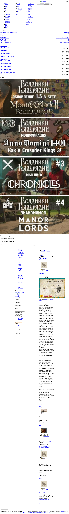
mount (40, 258)
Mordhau (19, 264)
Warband (18, 6)
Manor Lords (20, 268)
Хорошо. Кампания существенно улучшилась (7, 238)
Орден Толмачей (20, 284)
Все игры (27, 24)
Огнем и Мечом (30, 6)
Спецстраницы (6, 23)
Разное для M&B (19, 8)
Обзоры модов (20, 286)
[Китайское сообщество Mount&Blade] (6, 510)
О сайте (6, 8)
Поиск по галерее (7, 22)
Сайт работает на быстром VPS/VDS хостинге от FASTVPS (19, 296)
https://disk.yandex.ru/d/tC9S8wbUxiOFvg (48, 441)
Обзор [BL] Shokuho (3, 39)
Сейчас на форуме (17, 331)
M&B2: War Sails (30, 5)
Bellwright (29, 15)
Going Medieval (30, 16)
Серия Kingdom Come (29, 22)
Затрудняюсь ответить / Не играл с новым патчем (8, 244)
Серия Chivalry (28, 19)
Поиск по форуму (7, 21)
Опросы (6, 27)
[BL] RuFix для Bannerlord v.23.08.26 (5, 73)
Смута (29, 14)
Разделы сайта (5, 3)
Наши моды (17, 2)
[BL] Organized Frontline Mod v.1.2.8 (5, 69)
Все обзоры (19, 287)
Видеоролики (7, 7)
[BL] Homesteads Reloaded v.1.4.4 (5, 60)
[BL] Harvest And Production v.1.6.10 (5, 63)
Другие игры (7, 19)
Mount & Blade (30, 3)
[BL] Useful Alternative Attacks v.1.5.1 (5, 70)
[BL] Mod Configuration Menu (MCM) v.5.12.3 (6, 66)
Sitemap (13, 509)
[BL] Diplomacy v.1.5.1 (3, 59)
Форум (6, 9)
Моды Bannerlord (7, 16)
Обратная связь (34, 509)
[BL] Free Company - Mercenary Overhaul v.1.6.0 (7, 56)
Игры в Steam (7, 26)
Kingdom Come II (20, 259)
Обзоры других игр (66, 33)
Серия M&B (28, 2)
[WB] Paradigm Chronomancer (4, 38)
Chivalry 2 (29, 21)
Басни (44, 447)
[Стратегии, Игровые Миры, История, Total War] (2, 510)
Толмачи (17, 13)
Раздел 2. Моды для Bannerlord (64, 42)
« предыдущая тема (46, 257)
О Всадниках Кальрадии (23, 509)
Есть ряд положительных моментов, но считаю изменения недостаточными (19, 308)
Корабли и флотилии (3, 37)
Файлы (6, 6)
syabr (40, 425)
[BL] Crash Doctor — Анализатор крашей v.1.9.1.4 (7, 72)
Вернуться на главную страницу (8, 2)
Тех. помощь (7, 17)
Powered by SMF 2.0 (22, 512)
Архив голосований (20, 319)
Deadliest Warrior (20, 261)
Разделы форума (6, 13)
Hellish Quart (20, 265)
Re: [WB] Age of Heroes (42, 462)
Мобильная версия (7, 28)
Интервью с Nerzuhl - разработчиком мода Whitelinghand (8, 32)
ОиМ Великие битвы (21, 253)
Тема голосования (18, 317)
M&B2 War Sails (20, 251)
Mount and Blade (19, 5)
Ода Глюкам (41, 447)
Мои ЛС (6, 11)
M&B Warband (20, 250)
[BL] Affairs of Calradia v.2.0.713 (4, 50)
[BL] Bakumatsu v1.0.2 (3, 46)
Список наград (7, 12)
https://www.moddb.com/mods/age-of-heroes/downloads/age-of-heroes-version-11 (46, 466)
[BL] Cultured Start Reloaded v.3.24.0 (5, 57)
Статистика (17, 325)
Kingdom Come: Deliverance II (32, 23)
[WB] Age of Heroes (41, 273)
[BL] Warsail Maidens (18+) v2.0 (4, 47)
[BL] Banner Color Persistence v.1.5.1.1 (5, 53)
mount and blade (44, 258)
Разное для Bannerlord (20, 9)
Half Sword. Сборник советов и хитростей (6, 34)
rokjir (40, 406)
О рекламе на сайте (29, 509)
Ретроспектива (67, 36)
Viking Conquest (30, 9)
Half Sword (29, 18)
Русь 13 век (18, 3)
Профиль (6, 10)
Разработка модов (7, 18)
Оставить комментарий (20, 318)
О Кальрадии (29, 10)
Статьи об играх (66, 35)
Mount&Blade (20, 274)
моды (46, 258)
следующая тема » (51, 257)
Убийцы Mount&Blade (3, 36)
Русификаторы (19, 7)
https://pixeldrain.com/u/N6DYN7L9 (44, 499)
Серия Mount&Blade (66, 32)
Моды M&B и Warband (8, 15)
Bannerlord (18, 12)
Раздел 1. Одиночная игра (65, 37)
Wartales (29, 12)
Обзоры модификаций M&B (65, 39)
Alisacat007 (40, 259)
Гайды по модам (20, 288)
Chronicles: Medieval (30, 17)
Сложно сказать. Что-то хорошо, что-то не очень (7, 241)
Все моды (18, 4)
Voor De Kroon (30, 13)
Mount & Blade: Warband (31, 4)
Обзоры (17, 14)
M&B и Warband (7, 14)
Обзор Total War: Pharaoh (4, 33)
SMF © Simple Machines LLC (29, 512)
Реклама (6, 25)
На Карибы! (29, 7)
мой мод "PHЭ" (47, 447)
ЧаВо (6, 5)
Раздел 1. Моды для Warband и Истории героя (62, 38)
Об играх (6, 4)
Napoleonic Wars (30, 8)
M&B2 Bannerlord (20, 276)
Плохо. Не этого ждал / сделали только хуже (18, 312)
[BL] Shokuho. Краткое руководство (5, 42)
